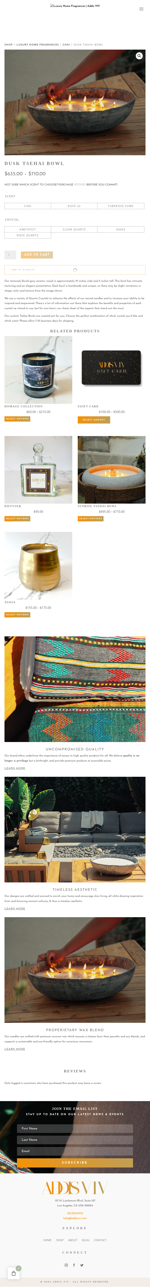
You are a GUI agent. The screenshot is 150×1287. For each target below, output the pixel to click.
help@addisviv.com (75, 1218)
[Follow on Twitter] (82, 1265)
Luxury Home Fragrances (38, 44)
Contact (100, 1240)
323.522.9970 (75, 1213)
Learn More (14, 768)
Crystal (12, 219)
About (72, 1240)
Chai (66, 44)
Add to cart (37, 254)
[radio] (27, 206)
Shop (8, 44)
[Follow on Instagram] (66, 1265)
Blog (85, 1240)
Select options (17, 419)
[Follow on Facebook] (74, 1265)
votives (80, 184)
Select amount (94, 420)
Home (47, 1240)
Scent (10, 196)
